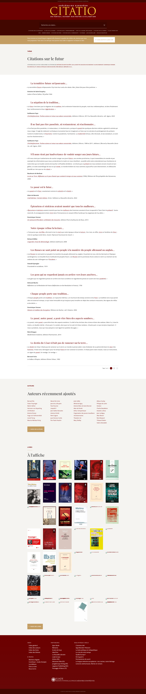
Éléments (55, 648)
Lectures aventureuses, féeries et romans (89, 664)
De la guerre (80, 657)
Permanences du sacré (83, 659)
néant (48, 169)
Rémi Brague (59, 67)
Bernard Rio (30, 401)
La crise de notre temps (83, 652)
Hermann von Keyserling (34, 408)
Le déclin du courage (50, 30)
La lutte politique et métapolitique (86, 650)
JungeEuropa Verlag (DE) (60, 664)
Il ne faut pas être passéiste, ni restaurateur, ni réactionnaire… (63, 124)
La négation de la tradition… (45, 102)
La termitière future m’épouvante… (49, 83)
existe (58, 167)
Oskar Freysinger (32, 403)
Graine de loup (57, 650)
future (39, 87)
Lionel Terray (31, 418)
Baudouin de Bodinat (87, 64)
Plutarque (82, 32)
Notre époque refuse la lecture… (47, 228)
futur (31, 106)
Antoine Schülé (55, 413)
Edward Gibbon (46, 32)
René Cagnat (54, 415)
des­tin (69, 191)
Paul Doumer (54, 406)
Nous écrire (32, 669)
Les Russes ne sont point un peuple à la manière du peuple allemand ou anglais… (73, 249)
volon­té (60, 191)
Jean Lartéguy (101, 413)
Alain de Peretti (78, 408)
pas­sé (80, 128)
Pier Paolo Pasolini (56, 420)
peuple (36, 298)
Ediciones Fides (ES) (58, 661)
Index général (33, 645)
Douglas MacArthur (102, 32)
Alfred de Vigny (78, 403)
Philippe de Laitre (102, 403)
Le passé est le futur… (42, 187)
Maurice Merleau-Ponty (34, 420)
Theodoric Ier (77, 418)
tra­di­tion (58, 106)
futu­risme (48, 134)
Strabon (99, 406)
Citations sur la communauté (70, 32)
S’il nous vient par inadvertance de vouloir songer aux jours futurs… (66, 154)
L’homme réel (80, 645)
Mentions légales (34, 660)
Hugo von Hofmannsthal (34, 415)
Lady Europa (56, 657)
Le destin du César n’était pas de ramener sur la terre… (59, 342)
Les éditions (32, 664)
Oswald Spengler (41, 67)
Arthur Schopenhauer (80, 411)
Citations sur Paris (56, 32)
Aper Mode (55, 645)
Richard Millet (31, 67)
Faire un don (33, 666)
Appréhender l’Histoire (83, 648)
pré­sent (87, 164)
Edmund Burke (51, 67)
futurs (71, 158)
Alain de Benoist (99, 64)
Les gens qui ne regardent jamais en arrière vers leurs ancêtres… (64, 274)
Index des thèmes (34, 652)
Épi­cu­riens (31, 210)
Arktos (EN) (55, 659)
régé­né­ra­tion (49, 109)
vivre (51, 213)
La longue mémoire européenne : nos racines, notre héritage (95, 661)
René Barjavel (101, 418)
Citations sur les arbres (100, 30)
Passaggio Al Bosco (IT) (59, 668)
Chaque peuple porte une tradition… (50, 293)
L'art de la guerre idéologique (84, 30)
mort (59, 232)
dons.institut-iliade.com (105, 40)
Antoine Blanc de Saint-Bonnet (82, 406)
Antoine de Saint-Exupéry (64, 64)
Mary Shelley (77, 420)
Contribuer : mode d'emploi (37, 662)
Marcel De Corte (55, 401)
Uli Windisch (31, 411)
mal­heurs (66, 210)
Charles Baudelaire (102, 408)
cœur (111, 347)
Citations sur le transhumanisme (66, 30)
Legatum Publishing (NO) (60, 666)
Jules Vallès (77, 401)
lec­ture (83, 232)
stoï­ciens (40, 210)
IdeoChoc (55, 652)
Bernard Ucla (68, 67)
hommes (30, 350)
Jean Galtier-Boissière (57, 411)
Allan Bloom (100, 415)
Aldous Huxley (101, 401)
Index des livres (35, 626)
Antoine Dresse (31, 413)
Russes (33, 254)
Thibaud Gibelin (101, 420)
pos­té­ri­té (103, 279)
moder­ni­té (81, 134)
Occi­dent (52, 259)
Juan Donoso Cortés (56, 418)
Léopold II (53, 408)
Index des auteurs (36, 429)
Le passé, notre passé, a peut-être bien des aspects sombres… (62, 318)
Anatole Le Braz (101, 411)
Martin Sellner (31, 406)
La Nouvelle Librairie (58, 655)
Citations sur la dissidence (35, 30)
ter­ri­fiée (42, 232)
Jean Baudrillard (90, 32)
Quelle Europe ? (81, 655)
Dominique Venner (109, 64)
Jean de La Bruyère (56, 403)
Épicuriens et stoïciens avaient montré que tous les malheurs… (63, 206)
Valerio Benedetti (102, 423)
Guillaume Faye (76, 64)
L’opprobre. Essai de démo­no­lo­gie (38, 242)
